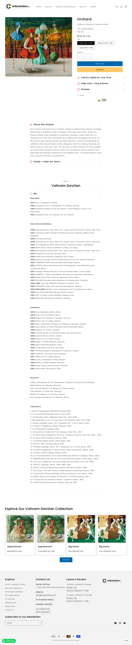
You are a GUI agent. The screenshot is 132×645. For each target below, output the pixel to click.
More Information (43, 612)
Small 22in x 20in (86, 43)
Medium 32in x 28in (105, 43)
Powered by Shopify (73, 640)
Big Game (74, 546)
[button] (39, 6)
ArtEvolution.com (63, 640)
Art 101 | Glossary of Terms (15, 584)
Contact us (100, 69)
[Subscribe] (40, 622)
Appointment (14, 546)
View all (66, 560)
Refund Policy (10, 606)
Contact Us (9, 610)
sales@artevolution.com (46, 595)
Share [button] (82, 95)
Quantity (80, 52)
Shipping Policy (10, 602)
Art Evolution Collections (14, 592)
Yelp (87, 590)
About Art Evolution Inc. (13, 588)
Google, (69, 587)
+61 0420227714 (43, 609)
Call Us (10, 641)
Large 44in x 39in (86, 48)
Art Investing (10, 599)
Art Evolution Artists (12, 595)
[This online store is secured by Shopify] (102, 102)
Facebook (78, 590)
